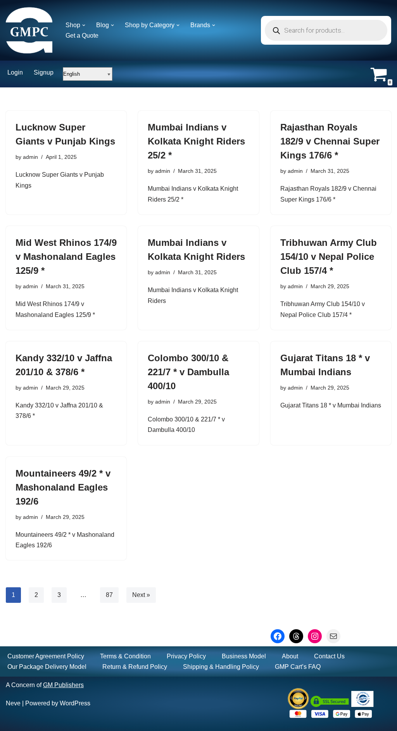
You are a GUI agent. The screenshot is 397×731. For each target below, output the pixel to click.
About (290, 656)
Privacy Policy (186, 656)
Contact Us (329, 656)
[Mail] (333, 636)
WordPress (75, 703)
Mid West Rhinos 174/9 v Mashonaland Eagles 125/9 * (66, 256)
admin (30, 157)
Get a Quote (82, 35)
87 (109, 595)
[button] (83, 25)
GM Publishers (63, 685)
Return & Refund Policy (134, 666)
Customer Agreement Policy (45, 656)
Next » (141, 595)
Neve (13, 703)
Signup (44, 72)
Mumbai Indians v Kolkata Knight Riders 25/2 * (196, 141)
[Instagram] (315, 636)
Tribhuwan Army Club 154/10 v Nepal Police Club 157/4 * (328, 256)
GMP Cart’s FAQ (298, 666)
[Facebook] (278, 636)
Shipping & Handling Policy (221, 666)
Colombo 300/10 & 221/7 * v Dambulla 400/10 (188, 372)
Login (15, 72)
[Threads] (296, 636)
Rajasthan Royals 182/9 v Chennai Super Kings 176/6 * (330, 141)
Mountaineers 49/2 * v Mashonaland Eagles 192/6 (63, 487)
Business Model (244, 656)
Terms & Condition (125, 656)
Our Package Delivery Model (46, 666)
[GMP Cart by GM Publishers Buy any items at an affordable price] (29, 30)
